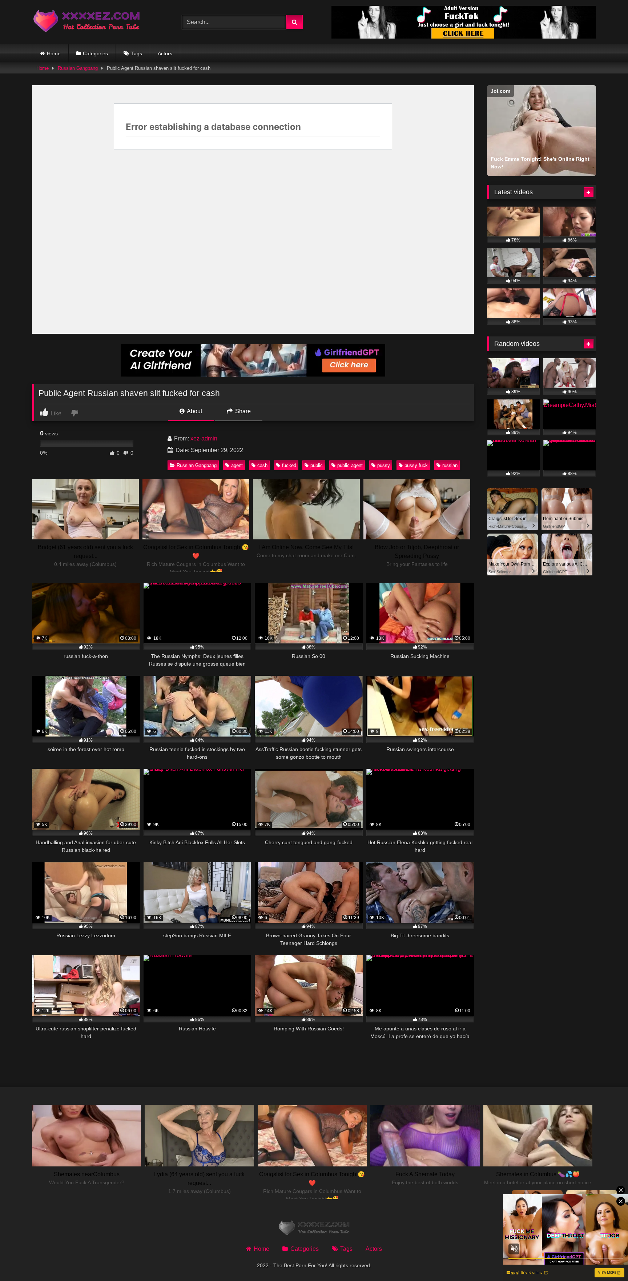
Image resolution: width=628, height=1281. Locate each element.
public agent (350, 465)
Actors (165, 53)
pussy (383, 465)
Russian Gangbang (78, 68)
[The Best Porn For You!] (86, 22)
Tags (136, 53)
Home (54, 53)
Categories (95, 53)
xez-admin (203, 438)
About (194, 411)
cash (262, 465)
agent (237, 465)
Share (242, 411)
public (316, 465)
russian (450, 465)
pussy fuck (416, 465)
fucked (289, 465)
